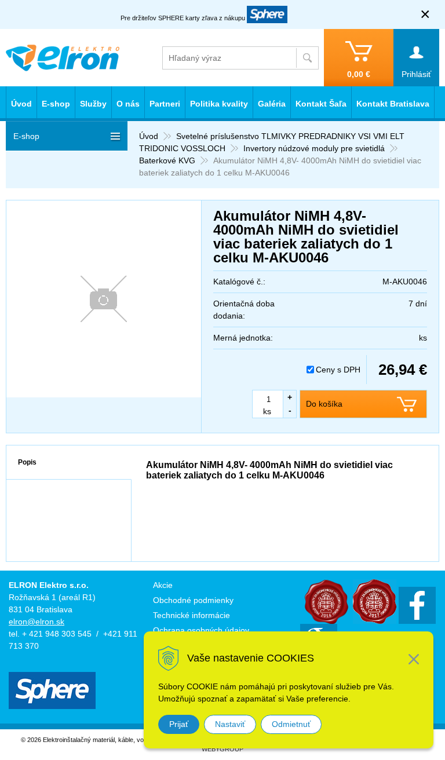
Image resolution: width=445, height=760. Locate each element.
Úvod (148, 136)
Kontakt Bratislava (392, 103)
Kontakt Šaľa (321, 103)
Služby (93, 103)
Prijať (178, 724)
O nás (128, 103)
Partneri (164, 103)
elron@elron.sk (36, 621)
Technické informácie (191, 615)
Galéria (272, 103)
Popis (27, 462)
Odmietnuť (291, 724)
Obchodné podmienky (193, 600)
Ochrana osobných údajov (201, 630)
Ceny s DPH (338, 369)
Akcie (163, 585)
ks (267, 411)
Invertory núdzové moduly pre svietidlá (314, 148)
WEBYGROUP (222, 749)
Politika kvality (219, 103)
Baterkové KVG (167, 160)
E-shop (56, 103)
